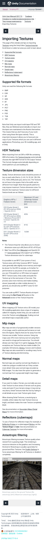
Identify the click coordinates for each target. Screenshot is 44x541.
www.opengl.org (14, 253)
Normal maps (10, 67)
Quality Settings (31, 449)
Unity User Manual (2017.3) (12, 16)
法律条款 (4, 533)
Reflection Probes (8, 424)
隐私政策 (12, 533)
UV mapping (9, 61)
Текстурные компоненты (11, 21)
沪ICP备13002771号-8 (9, 538)
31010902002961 (21, 531)
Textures (27, 21)
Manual (5, 9)
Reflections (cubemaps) (13, 72)
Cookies (20, 533)
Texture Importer (31, 45)
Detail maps (9, 69)
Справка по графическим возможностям (18, 19)
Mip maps (8, 64)
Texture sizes (10, 58)
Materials (23, 315)
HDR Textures (10, 55)
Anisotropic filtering (12, 75)
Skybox (22, 348)
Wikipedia (23, 250)
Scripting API (14, 9)
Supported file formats (13, 52)
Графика (28, 16)
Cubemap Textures (9, 429)
